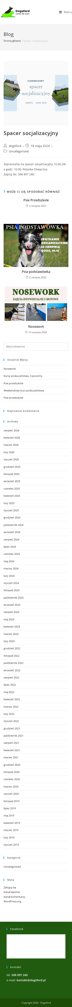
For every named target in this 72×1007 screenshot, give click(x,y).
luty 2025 (9, 503)
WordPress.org (12, 901)
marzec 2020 (11, 786)
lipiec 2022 (10, 684)
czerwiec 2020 (12, 779)
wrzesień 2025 (12, 481)
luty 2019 (9, 837)
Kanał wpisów (12, 892)
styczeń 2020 (11, 793)
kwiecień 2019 (12, 823)
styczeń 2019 (11, 844)
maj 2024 (9, 561)
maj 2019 (9, 815)
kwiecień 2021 (12, 750)
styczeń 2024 (11, 583)
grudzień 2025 (12, 467)
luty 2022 (9, 714)
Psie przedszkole (13, 383)
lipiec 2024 (10, 546)
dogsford (15, 146)
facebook (16, 929)
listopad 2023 (11, 590)
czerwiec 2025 (12, 488)
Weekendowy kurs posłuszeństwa (24, 390)
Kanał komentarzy (14, 897)
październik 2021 (13, 735)
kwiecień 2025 (12, 496)
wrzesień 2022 (12, 670)
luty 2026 (9, 452)
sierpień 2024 (11, 539)
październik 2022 (13, 663)
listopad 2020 (11, 772)
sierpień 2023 (11, 612)
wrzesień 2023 (12, 605)
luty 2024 (9, 576)
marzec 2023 (11, 634)
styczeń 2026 (11, 459)
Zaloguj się (10, 887)
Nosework (36, 326)
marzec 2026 (11, 445)
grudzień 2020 (12, 765)
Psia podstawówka (36, 271)
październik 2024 (13, 525)
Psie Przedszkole (36, 200)
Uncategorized (19, 151)
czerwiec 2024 (12, 554)
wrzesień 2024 (12, 532)
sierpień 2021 (11, 743)
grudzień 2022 (12, 648)
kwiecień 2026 (12, 437)
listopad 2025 (11, 474)
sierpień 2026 (11, 430)
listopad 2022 (11, 655)
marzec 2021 (11, 757)
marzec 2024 (11, 568)
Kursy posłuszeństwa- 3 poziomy (23, 376)
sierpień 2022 (11, 677)
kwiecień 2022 (12, 699)
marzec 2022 (11, 706)
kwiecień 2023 (12, 626)
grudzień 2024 (12, 517)
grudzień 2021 (12, 728)
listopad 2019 (11, 801)
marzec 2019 (11, 830)
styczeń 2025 (11, 510)
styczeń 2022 (11, 721)
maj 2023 (9, 619)
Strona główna (12, 41)
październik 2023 (13, 597)
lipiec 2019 (10, 808)
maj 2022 (9, 692)
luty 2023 (9, 641)
